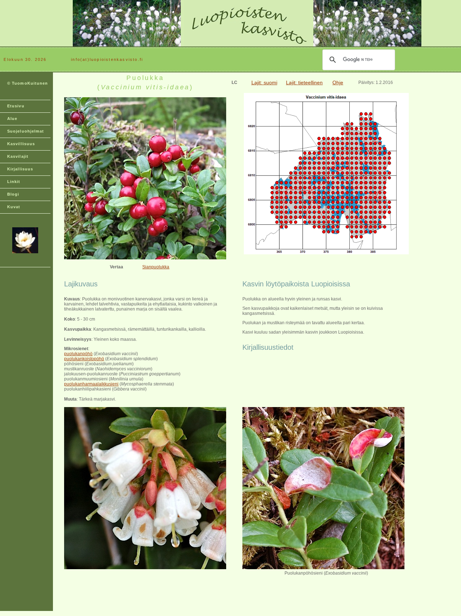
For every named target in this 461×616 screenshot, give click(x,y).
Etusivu (15, 106)
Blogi (13, 194)
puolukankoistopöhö (84, 358)
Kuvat (14, 207)
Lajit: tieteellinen (304, 82)
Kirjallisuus (20, 169)
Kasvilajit (17, 156)
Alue (12, 118)
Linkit (14, 181)
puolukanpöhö (78, 353)
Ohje (337, 82)
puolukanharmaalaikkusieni (91, 384)
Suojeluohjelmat (25, 131)
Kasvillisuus (21, 144)
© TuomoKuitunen (27, 83)
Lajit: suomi (264, 82)
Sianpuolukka (155, 266)
